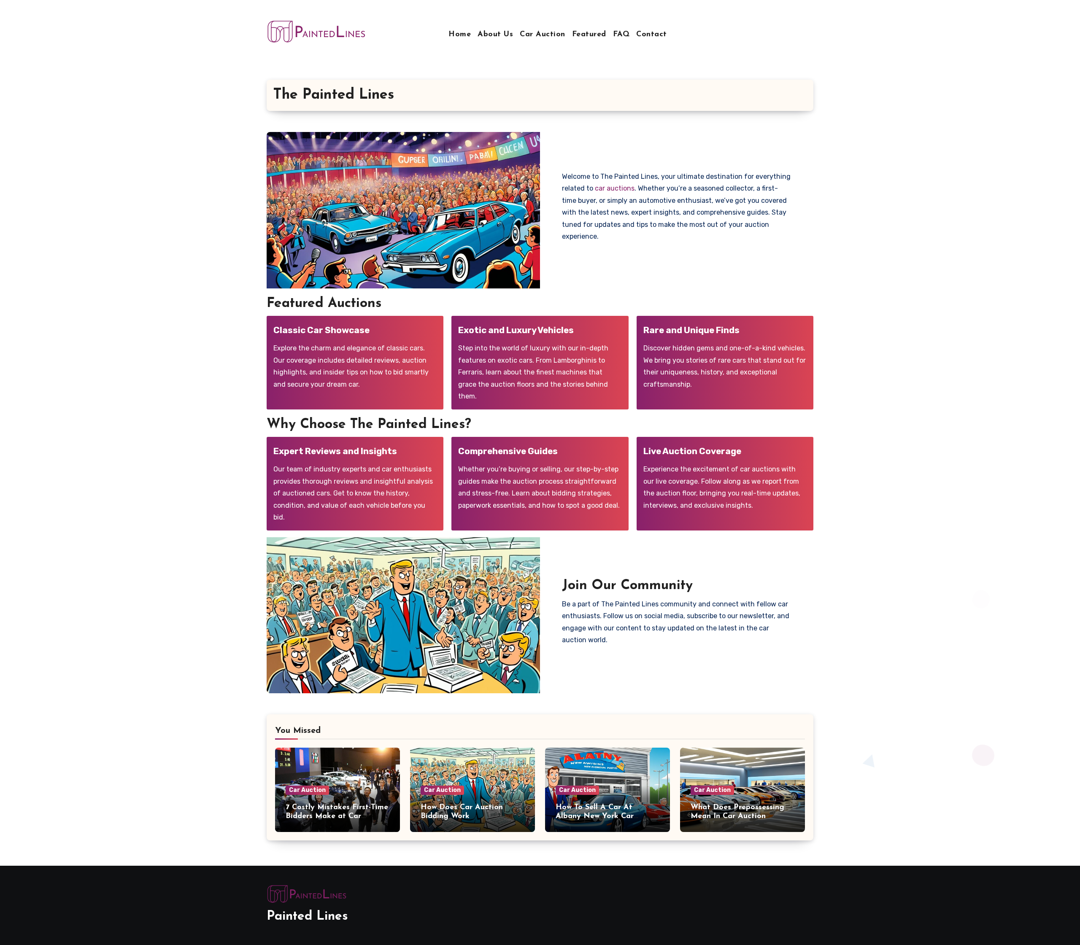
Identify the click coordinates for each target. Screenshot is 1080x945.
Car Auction (542, 34)
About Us (495, 34)
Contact (651, 34)
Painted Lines (307, 916)
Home (459, 34)
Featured (589, 34)
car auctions (614, 188)
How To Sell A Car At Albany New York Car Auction (595, 816)
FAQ (621, 34)
